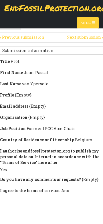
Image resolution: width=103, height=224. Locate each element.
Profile (7, 95)
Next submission (84, 37)
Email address (14, 106)
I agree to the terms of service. (30, 190)
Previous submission (22, 37)
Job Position (13, 128)
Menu (86, 23)
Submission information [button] (28, 50)
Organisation (13, 117)
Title (5, 61)
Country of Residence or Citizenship (37, 139)
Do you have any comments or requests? (40, 179)
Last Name (10, 83)
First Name (11, 72)
